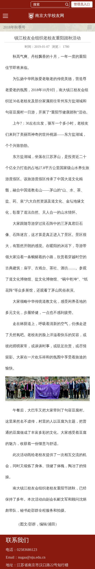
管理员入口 (82, 4)
